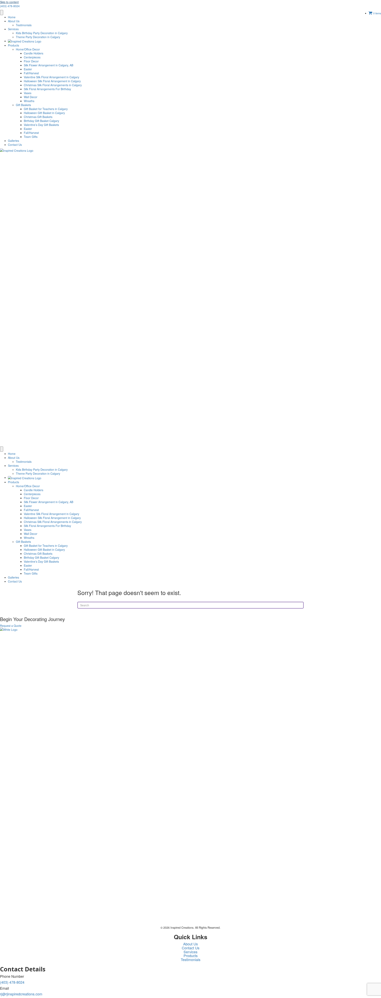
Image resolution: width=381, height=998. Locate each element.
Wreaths (29, 101)
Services (13, 29)
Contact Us (15, 145)
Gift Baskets (23, 105)
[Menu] (1, 12)
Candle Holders (33, 53)
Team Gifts (31, 137)
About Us (13, 21)
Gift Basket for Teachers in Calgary (46, 109)
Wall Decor (30, 97)
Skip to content (9, 2)
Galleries (13, 141)
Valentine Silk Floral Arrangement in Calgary (51, 77)
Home (11, 17)
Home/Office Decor (28, 49)
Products (13, 45)
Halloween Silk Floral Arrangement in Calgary (52, 81)
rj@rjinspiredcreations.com (21, 993)
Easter (28, 69)
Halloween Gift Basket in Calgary (44, 113)
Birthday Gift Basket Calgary (41, 121)
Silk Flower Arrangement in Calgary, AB (48, 65)
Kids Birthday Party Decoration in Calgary (42, 33)
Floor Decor (31, 61)
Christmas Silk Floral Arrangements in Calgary (53, 85)
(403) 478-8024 (10, 6)
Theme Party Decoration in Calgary (38, 37)
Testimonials (24, 25)
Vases (27, 93)
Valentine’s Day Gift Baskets (41, 125)
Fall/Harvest (31, 73)
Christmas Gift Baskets (38, 117)
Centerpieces (32, 57)
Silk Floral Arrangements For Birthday (47, 89)
